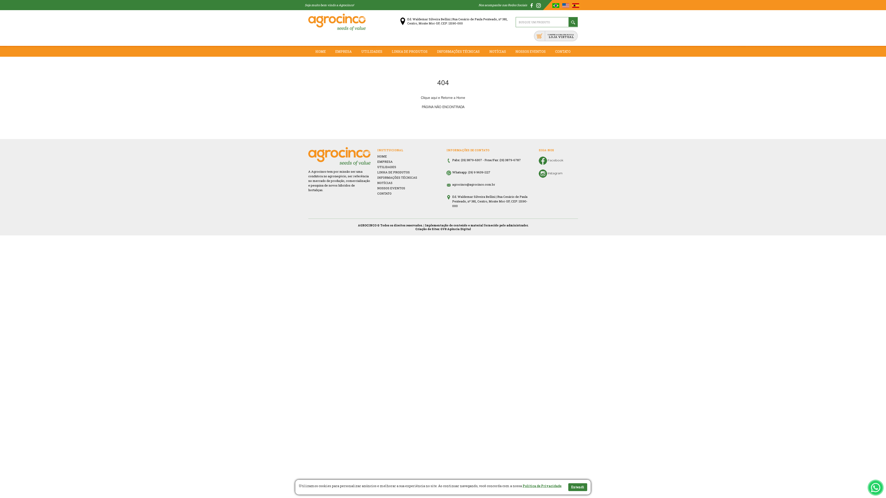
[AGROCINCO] (337, 22)
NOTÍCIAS (384, 183)
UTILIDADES (386, 167)
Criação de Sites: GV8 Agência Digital (443, 229)
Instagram (555, 173)
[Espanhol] (575, 5)
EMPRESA (385, 162)
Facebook (555, 160)
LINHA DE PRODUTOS (393, 172)
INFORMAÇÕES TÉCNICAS (397, 177)
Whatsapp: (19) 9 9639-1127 (471, 172)
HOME (382, 156)
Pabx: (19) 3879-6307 (467, 160)
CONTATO (384, 193)
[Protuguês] (556, 5)
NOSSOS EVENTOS (391, 188)
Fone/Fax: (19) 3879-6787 (503, 160)
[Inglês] (566, 5)
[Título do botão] (876, 488)
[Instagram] (538, 5)
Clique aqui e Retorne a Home (443, 97)
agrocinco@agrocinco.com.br (473, 184)
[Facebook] (532, 5)
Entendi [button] (577, 487)
